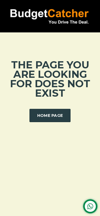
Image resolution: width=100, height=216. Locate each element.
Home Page (50, 115)
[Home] (50, 15)
